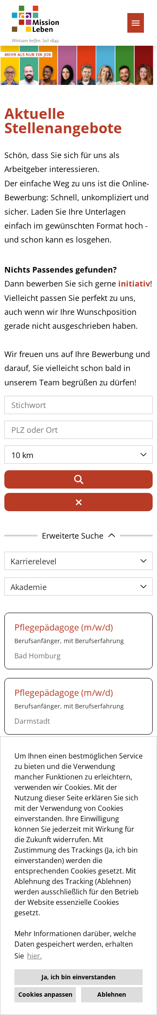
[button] (78, 535)
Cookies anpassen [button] (45, 994)
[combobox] (78, 454)
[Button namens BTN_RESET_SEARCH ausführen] (78, 502)
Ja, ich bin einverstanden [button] (78, 977)
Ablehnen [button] (111, 994)
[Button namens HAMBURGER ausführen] (135, 23)
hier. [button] (34, 956)
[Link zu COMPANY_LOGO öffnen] (35, 23)
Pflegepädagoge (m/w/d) (63, 627)
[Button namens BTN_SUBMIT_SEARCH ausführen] (78, 479)
